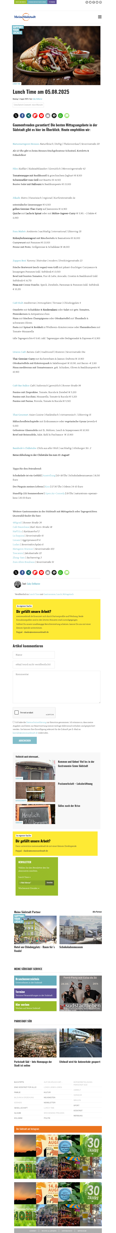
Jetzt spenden (13, 634)
